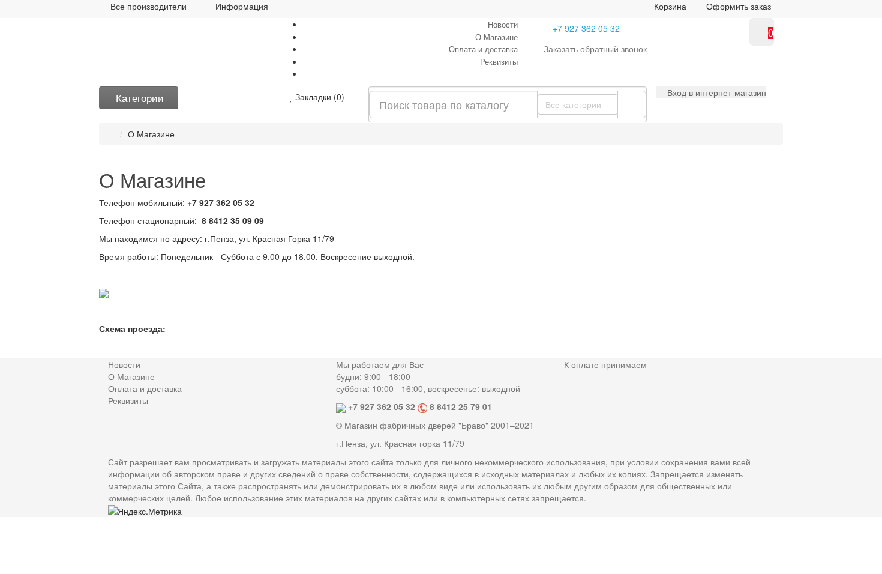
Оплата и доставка (483, 49)
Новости (503, 24)
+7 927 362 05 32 (586, 28)
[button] (711, 92)
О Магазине (496, 37)
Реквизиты (499, 61)
